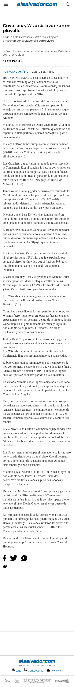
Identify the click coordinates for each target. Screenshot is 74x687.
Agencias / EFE (18, 72)
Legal (19, 670)
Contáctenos (35, 670)
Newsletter (56, 670)
